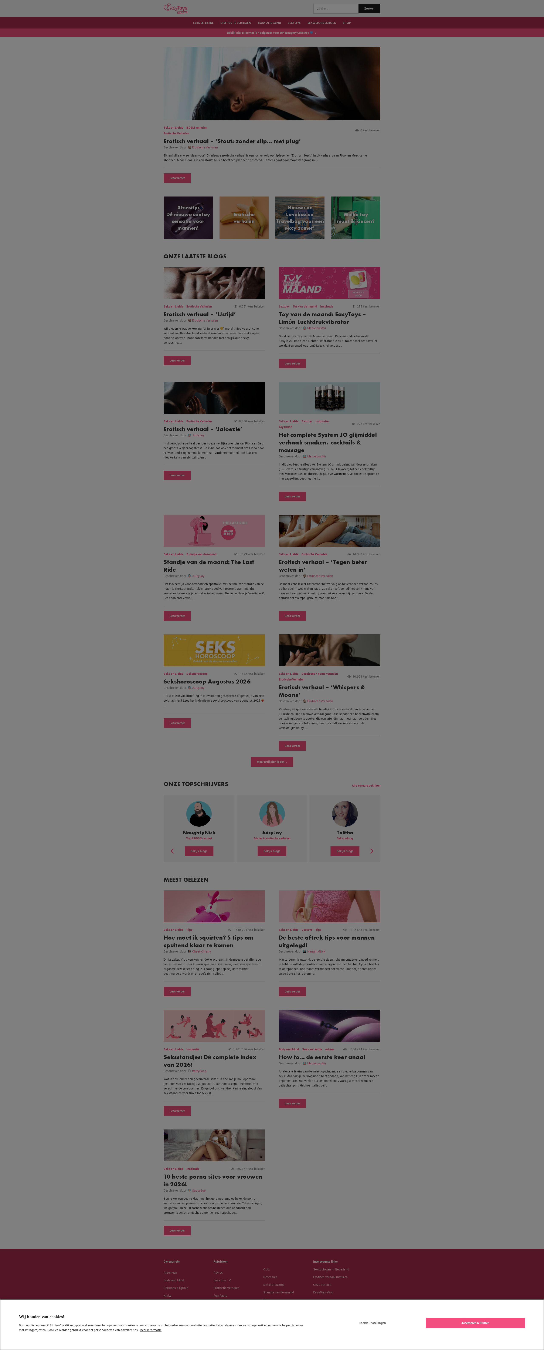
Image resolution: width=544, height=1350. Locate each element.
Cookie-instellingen (372, 1323)
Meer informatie (151, 1330)
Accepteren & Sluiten (475, 1323)
